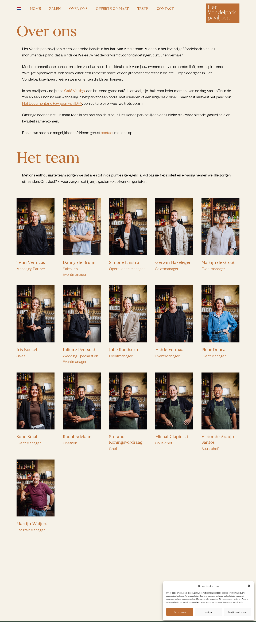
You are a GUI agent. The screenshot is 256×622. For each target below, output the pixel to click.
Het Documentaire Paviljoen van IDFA (52, 103)
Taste (142, 8)
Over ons (78, 8)
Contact (165, 8)
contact (107, 132)
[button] (249, 585)
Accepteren (180, 612)
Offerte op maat (112, 8)
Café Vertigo (74, 90)
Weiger (208, 612)
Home (35, 8)
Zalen (55, 8)
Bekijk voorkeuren (237, 612)
